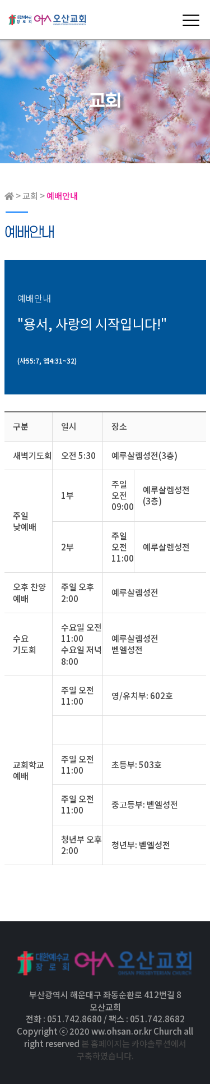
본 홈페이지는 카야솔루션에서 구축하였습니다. (131, 1049)
